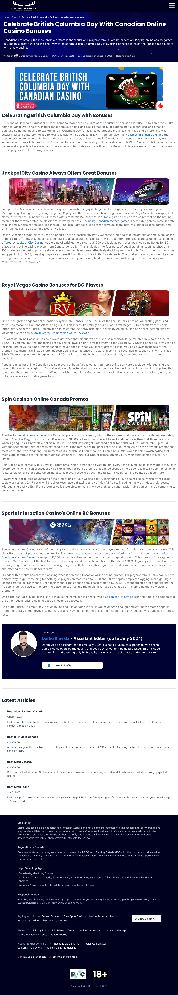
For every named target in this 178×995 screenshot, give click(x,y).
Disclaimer (58, 930)
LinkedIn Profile (62, 665)
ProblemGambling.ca (95, 943)
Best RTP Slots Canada (22, 736)
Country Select (143, 918)
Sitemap (121, 930)
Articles (15, 17)
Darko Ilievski (56, 638)
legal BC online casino (32, 435)
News (113, 916)
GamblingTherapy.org (29, 947)
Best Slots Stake (18, 787)
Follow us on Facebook (32, 956)
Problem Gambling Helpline (61, 947)
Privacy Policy (41, 930)
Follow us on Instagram (64, 956)
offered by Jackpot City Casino (22, 242)
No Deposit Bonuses (49, 916)
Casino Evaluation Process (32, 934)
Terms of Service (77, 930)
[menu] (172, 6)
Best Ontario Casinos (55, 920)
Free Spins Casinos (75, 916)
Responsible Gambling (66, 943)
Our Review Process (62, 56)
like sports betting (121, 596)
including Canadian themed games (106, 221)
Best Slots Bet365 (19, 761)
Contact (108, 930)
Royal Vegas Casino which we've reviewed (61, 333)
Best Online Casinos (28, 920)
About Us (95, 930)
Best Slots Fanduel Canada (25, 711)
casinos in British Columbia (145, 134)
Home (6, 17)
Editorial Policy (59, 934)
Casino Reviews (98, 916)
